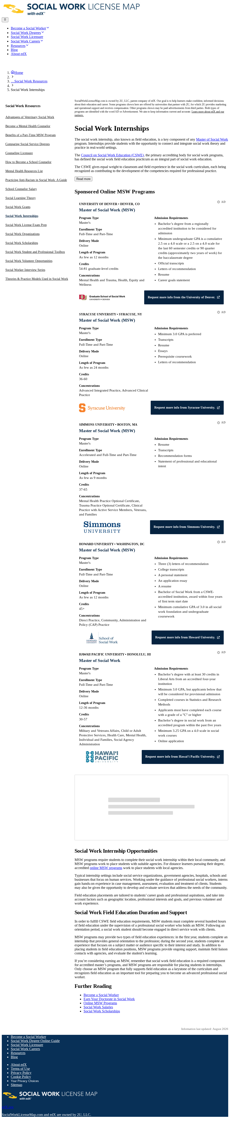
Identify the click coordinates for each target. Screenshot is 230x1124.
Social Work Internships (21, 216)
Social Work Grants (17, 207)
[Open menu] (5, 19)
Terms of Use (20, 1069)
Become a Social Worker (101, 995)
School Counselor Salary (21, 189)
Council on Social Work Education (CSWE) (112, 155)
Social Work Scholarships (21, 243)
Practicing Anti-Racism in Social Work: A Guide (36, 180)
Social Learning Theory (20, 198)
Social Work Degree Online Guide (35, 1041)
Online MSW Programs (100, 1003)
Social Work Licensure (27, 1045)
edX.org (7, 1107)
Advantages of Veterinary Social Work (29, 117)
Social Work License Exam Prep (26, 225)
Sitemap (16, 1085)
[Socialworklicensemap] (72, 15)
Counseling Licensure (19, 153)
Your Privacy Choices (25, 1081)
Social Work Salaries (98, 1007)
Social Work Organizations (22, 234)
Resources (18, 1053)
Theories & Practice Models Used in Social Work (36, 279)
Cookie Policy (21, 1077)
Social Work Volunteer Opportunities (28, 261)
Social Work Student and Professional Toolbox (35, 252)
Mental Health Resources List (24, 171)
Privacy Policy (21, 1073)
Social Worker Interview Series (25, 270)
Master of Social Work (212, 139)
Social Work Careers (25, 1049)
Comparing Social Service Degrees (27, 144)
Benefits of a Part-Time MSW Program (30, 135)
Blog (14, 1057)
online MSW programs (106, 868)
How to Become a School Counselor (28, 162)
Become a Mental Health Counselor (27, 126)
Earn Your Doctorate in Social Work (109, 999)
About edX (19, 1064)
